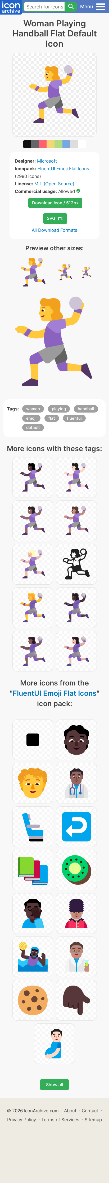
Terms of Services (60, 1119)
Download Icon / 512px (55, 202)
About (70, 1110)
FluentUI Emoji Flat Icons (63, 168)
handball (86, 408)
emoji (31, 418)
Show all (54, 1084)
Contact (90, 1110)
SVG (51, 218)
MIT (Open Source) (54, 183)
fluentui (74, 418)
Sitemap (93, 1119)
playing (59, 408)
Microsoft (47, 161)
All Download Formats (54, 230)
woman (33, 408)
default (33, 427)
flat (51, 418)
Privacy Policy (21, 1119)
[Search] (71, 7)
